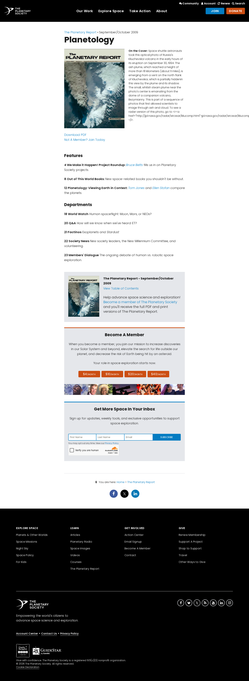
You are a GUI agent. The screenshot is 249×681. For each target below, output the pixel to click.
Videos (75, 555)
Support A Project (191, 542)
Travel (183, 555)
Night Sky (22, 548)
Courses (76, 562)
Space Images (80, 548)
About (161, 11)
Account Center (27, 633)
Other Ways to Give (192, 562)
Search (240, 3)
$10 (112, 374)
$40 (158, 374)
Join (215, 11)
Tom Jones (136, 188)
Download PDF (75, 135)
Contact (130, 555)
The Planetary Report (80, 32)
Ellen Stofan (161, 188)
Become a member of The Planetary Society (140, 302)
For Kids (21, 562)
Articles (75, 535)
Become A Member (137, 548)
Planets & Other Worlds (32, 535)
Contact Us (49, 633)
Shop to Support (190, 548)
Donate (235, 11)
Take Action (140, 11)
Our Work (84, 11)
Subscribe (166, 437)
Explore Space (111, 11)
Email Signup (133, 542)
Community (190, 3)
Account (210, 3)
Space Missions (26, 542)
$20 (135, 374)
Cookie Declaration (27, 667)
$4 (89, 374)
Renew (225, 3)
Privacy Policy (112, 443)
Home (120, 482)
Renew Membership (192, 535)
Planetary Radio (81, 542)
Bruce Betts (134, 165)
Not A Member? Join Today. (85, 140)
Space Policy (25, 555)
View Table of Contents (121, 288)
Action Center (133, 535)
